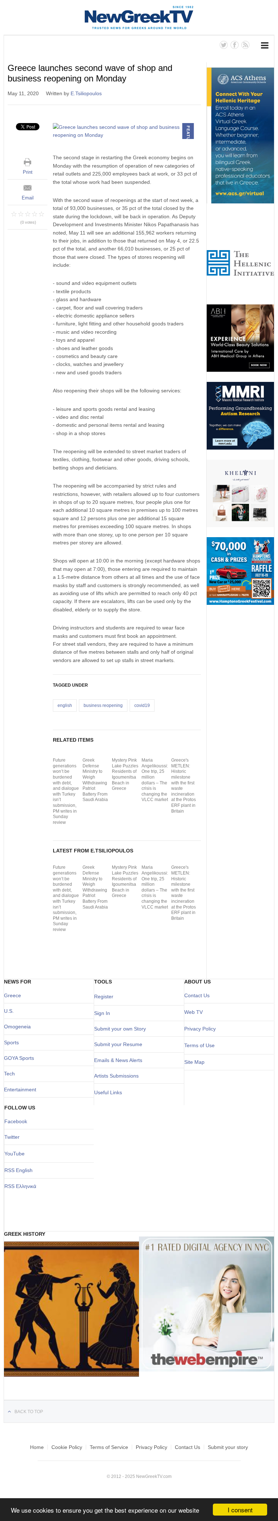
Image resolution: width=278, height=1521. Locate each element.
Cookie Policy (66, 1447)
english (65, 705)
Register (103, 996)
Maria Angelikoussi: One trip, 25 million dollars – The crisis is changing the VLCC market (155, 780)
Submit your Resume (118, 1044)
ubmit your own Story (121, 1029)
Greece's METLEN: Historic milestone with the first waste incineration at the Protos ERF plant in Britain (183, 785)
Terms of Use (199, 1045)
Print (28, 172)
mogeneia (19, 1026)
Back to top (28, 1411)
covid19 (142, 705)
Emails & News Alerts (118, 1060)
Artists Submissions (116, 1076)
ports (13, 1042)
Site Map (194, 1062)
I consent (240, 1509)
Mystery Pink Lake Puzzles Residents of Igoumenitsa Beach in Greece (125, 774)
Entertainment (20, 1089)
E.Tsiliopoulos (86, 93)
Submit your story (228, 1447)
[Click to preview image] (127, 131)
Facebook (15, 1121)
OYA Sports (21, 1058)
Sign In (102, 1013)
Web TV (193, 1012)
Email (28, 198)
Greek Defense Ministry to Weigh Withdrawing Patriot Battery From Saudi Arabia (95, 780)
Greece (12, 995)
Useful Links (108, 1092)
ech (11, 1074)
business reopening (103, 705)
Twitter (12, 1137)
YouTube (14, 1153)
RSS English (18, 1170)
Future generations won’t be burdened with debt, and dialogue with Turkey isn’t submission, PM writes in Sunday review (66, 791)
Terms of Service (109, 1447)
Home (37, 1447)
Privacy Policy (200, 1029)
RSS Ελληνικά (20, 1186)
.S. (11, 1011)
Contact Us (197, 995)
